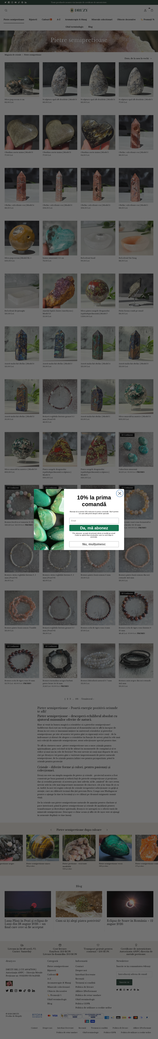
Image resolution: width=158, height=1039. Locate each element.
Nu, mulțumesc (94, 544)
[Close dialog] (119, 493)
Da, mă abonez (94, 528)
